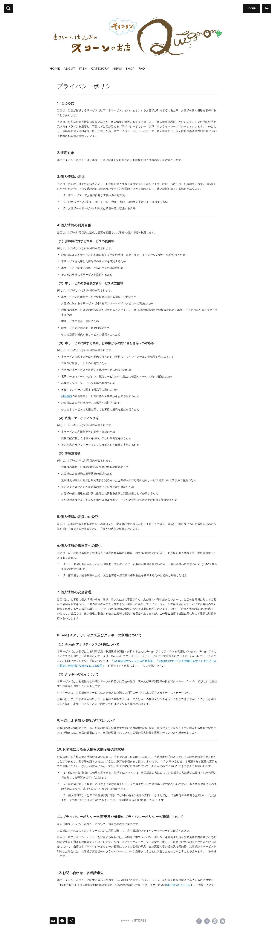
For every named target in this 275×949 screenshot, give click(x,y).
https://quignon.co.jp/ (222, 921)
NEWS (117, 68)
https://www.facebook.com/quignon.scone (199, 921)
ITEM (83, 68)
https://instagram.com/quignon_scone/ (215, 921)
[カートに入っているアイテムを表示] (266, 8)
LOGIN (251, 8)
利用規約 (66, 396)
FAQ (141, 68)
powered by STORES (134, 920)
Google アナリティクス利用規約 (133, 660)
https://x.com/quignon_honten (207, 921)
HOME (55, 68)
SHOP (130, 68)
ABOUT (69, 68)
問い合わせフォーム (178, 884)
